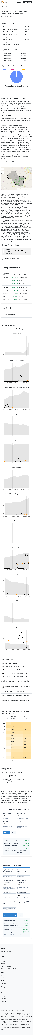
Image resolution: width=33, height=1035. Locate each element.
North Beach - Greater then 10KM (14, 667)
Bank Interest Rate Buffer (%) (9, 905)
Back (3, 6)
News (2, 977)
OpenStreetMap (22, 189)
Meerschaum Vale (22, 779)
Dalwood (12, 772)
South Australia (5, 959)
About (2, 975)
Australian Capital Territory (8, 968)
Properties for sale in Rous (11, 258)
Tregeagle (5, 779)
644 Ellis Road (23, 299)
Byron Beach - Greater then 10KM (14, 663)
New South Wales (6, 954)
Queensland (4, 956)
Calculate (6, 832)
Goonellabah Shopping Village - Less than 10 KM (16, 687)
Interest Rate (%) (23, 895)
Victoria (3, 963)
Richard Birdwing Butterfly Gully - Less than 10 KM (16, 696)
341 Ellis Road (23, 293)
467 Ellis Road (23, 290)
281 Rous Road (23, 296)
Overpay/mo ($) (22, 824)
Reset (13, 832)
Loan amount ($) (7, 816)
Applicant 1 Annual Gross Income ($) (8, 873)
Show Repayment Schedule (23, 836)
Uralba (12, 779)
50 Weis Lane (23, 278)
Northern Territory (6, 951)
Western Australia (6, 966)
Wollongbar (13, 776)
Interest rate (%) (23, 816)
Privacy (3, 987)
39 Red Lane (22, 284)
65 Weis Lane (23, 281)
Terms (3, 989)
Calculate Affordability (10, 915)
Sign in (19, 2)
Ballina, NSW (8, 17)
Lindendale (23, 776)
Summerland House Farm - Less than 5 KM (16, 700)
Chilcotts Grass (6, 783)
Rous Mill (4, 772)
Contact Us (4, 980)
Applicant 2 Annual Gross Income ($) (22, 873)
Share (7, 6)
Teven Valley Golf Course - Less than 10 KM (16, 692)
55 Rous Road (23, 287)
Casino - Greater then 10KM (12, 670)
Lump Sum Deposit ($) (23, 904)
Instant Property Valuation (9, 162)
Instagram (4, 996)
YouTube (3, 1001)
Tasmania (3, 961)
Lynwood (20, 772)
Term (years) (7, 824)
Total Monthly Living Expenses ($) (9, 885)
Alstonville (5, 776)
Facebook (4, 998)
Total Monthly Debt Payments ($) (23, 884)
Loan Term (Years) (8, 895)
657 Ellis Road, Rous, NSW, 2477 (9, 251)
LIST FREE (27, 2)
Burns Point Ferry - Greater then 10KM (15, 673)
